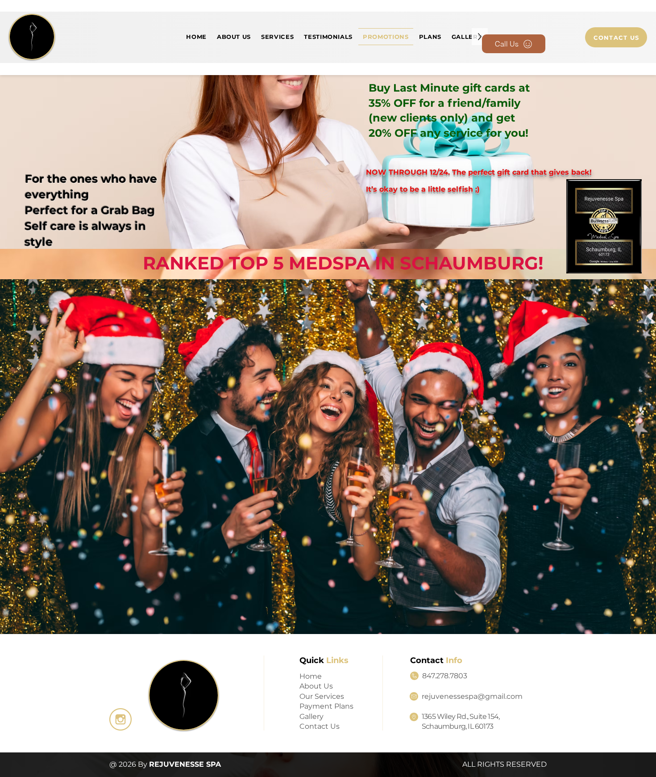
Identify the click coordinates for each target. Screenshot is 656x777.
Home (310, 676)
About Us (316, 686)
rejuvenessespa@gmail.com (472, 696)
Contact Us (319, 726)
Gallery (311, 716)
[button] (277, 36)
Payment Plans (326, 706)
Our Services (321, 696)
